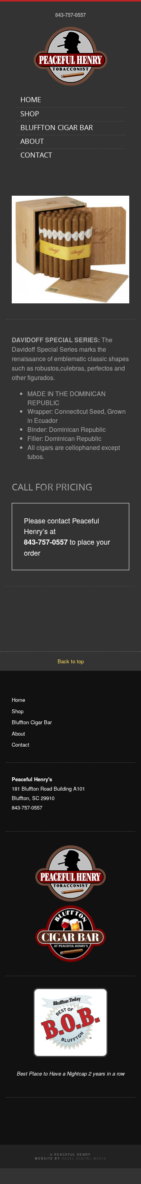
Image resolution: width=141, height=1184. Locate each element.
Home (30, 100)
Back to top (71, 661)
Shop (29, 114)
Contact (36, 156)
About (32, 142)
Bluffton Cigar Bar (56, 128)
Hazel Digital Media (84, 1158)
